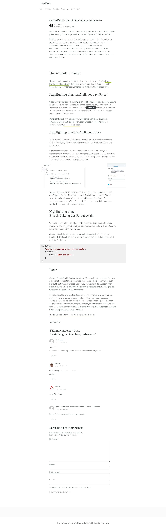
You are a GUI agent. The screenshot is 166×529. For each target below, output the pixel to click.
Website (52, 480)
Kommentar (54, 439)
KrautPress (45, 3)
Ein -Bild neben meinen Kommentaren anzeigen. (71, 487)
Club (78, 9)
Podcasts (48, 9)
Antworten (53, 355)
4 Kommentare (55, 322)
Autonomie (100, 523)
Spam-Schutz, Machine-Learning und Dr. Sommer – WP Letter (77, 407)
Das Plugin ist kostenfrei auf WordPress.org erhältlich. (72, 315)
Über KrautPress (59, 9)
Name (52, 464)
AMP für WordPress (71, 125)
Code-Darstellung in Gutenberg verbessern (75, 20)
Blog (41, 9)
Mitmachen (71, 9)
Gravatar (57, 487)
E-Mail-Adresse (55, 472)
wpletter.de (80, 414)
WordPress (78, 523)
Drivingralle (59, 340)
